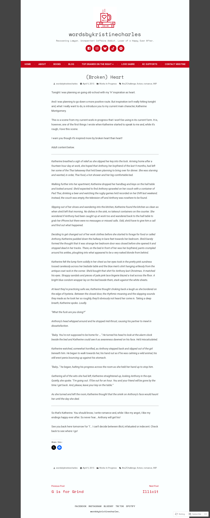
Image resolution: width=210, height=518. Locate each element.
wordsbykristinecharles (105, 34)
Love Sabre (128, 64)
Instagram (95, 506)
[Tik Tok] (113, 48)
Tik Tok (120, 506)
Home (28, 64)
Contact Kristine (175, 64)
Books (57, 64)
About (42, 64)
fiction (140, 83)
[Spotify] (121, 48)
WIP (155, 83)
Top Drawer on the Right (97, 64)
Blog (71, 64)
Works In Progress (108, 83)
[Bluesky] (105, 48)
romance (148, 83)
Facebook (80, 506)
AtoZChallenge (129, 83)
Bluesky (108, 506)
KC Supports (149, 64)
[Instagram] (97, 48)
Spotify (130, 506)
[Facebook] (89, 48)
